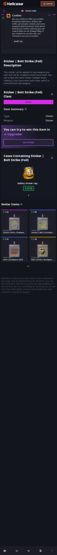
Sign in (49, 4)
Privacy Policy (35, 31)
